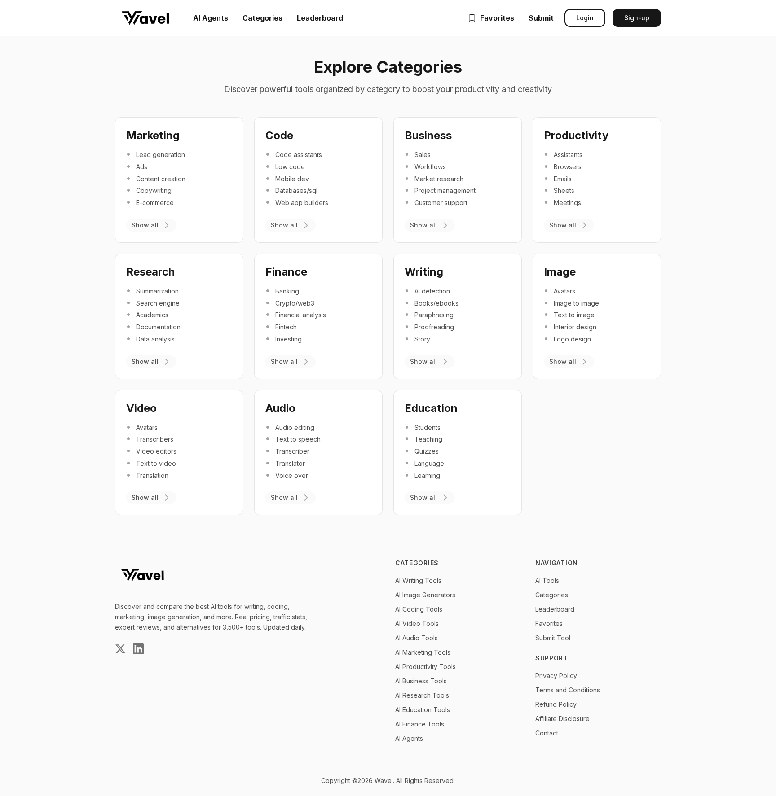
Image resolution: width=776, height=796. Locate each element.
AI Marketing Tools (422, 652)
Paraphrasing (434, 315)
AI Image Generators (425, 595)
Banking (287, 291)
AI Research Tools (422, 695)
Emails (563, 179)
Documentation (158, 327)
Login (585, 18)
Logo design (572, 339)
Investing (288, 339)
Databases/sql (296, 190)
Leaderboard (320, 17)
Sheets (564, 190)
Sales (422, 154)
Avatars (564, 291)
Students (427, 427)
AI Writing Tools (418, 580)
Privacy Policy (556, 675)
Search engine (158, 303)
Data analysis (155, 339)
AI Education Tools (422, 709)
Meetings (567, 202)
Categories (262, 17)
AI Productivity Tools (425, 666)
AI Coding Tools (418, 609)
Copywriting (154, 190)
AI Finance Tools (419, 724)
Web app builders (301, 202)
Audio (280, 408)
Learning (427, 475)
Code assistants (298, 154)
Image (560, 271)
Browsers (568, 167)
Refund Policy (556, 704)
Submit (541, 17)
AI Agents (210, 17)
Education (431, 408)
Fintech (286, 327)
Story (422, 339)
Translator (290, 463)
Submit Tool (552, 638)
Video (141, 408)
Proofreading (434, 327)
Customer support (440, 202)
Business (428, 135)
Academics (152, 315)
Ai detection (432, 291)
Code (279, 135)
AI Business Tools (421, 681)
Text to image (574, 315)
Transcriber (292, 451)
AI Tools (547, 580)
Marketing (153, 135)
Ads (141, 167)
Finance (286, 271)
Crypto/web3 (294, 303)
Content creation (160, 179)
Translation (152, 475)
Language (429, 463)
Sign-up (636, 18)
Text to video (156, 463)
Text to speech (298, 439)
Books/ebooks (436, 303)
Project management (445, 190)
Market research (438, 179)
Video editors (156, 451)
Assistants (568, 154)
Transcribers (154, 439)
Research (150, 271)
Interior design (575, 327)
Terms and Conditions (567, 690)
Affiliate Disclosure (562, 718)
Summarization (157, 291)
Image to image (576, 303)
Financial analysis (300, 315)
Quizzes (426, 451)
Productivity (576, 135)
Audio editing (294, 427)
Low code (290, 167)
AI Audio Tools (416, 638)
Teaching (428, 439)
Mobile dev (292, 179)
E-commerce (155, 202)
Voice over (291, 475)
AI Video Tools (417, 623)
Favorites (497, 17)
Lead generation (160, 154)
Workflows (430, 167)
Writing (424, 271)
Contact (546, 733)
